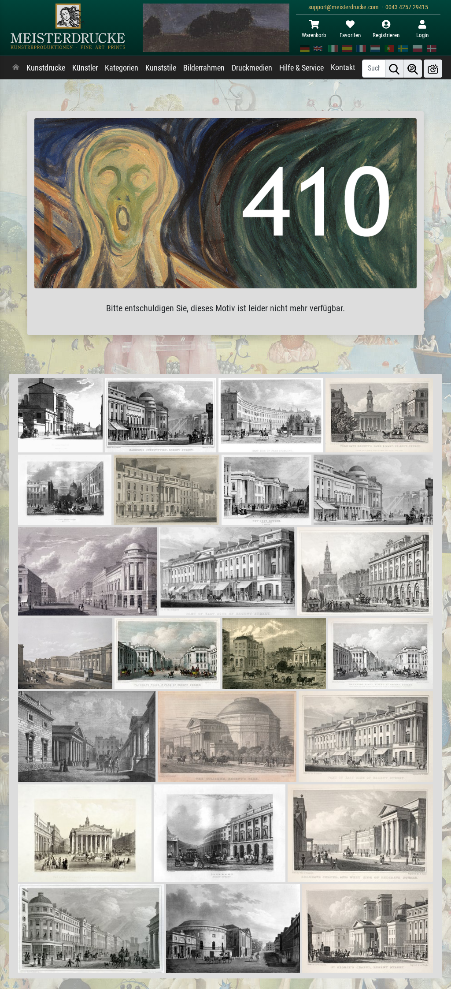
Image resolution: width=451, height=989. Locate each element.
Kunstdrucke (45, 67)
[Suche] (394, 69)
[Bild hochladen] (433, 69)
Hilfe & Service (301, 67)
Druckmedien (252, 67)
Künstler (85, 67)
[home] (16, 68)
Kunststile (160, 67)
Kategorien (121, 67)
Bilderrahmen (204, 67)
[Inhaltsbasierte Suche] (412, 69)
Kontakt (343, 67)
